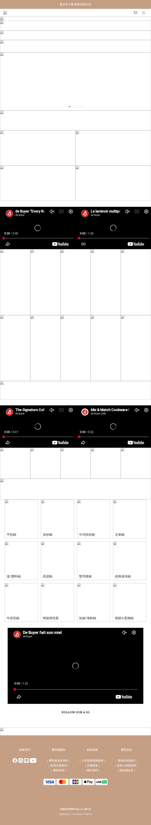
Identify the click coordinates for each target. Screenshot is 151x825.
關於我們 (92, 770)
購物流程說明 (126, 760)
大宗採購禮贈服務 (92, 760)
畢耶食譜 (58, 770)
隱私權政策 (126, 770)
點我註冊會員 (58, 765)
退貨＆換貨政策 (126, 765)
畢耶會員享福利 (58, 760)
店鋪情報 (92, 765)
